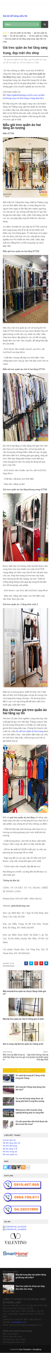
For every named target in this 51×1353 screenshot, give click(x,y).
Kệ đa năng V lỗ (10, 1149)
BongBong (37, 1349)
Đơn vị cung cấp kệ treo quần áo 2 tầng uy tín (23, 1044)
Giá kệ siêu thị (9, 1140)
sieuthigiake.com (18, 1322)
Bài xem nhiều (24, 1070)
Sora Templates (25, 1349)
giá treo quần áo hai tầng (20, 33)
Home (5, 33)
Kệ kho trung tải (10, 1151)
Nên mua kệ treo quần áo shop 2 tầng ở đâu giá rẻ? (24, 992)
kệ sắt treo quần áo (18, 36)
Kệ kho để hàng (10, 1146)
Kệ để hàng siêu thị (11, 1143)
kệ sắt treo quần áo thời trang (29, 731)
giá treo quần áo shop (37, 59)
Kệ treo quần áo (10, 1154)
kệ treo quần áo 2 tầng (38, 36)
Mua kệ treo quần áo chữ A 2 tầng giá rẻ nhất (23, 1019)
